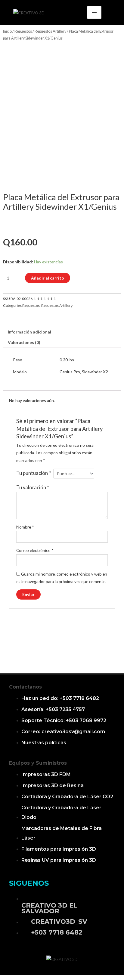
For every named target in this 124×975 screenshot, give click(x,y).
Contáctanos (25, 687)
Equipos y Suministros (38, 763)
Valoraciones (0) (24, 342)
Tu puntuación (33, 473)
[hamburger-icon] (94, 12)
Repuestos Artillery (50, 31)
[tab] (62, 332)
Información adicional (29, 331)
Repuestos (23, 31)
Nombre (25, 526)
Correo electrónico (35, 550)
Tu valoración (32, 487)
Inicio (7, 31)
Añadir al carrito (47, 277)
